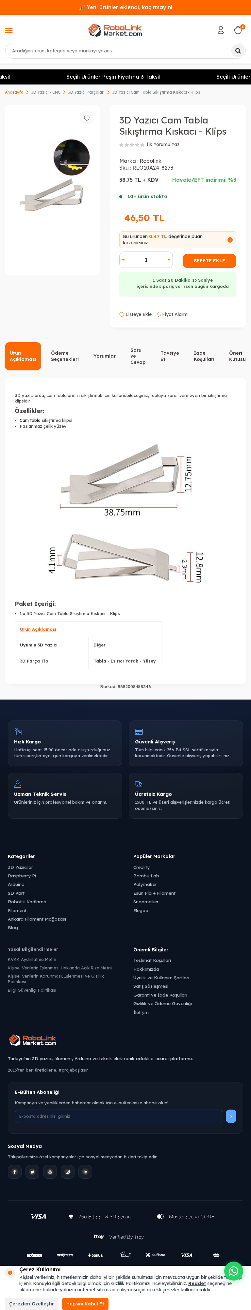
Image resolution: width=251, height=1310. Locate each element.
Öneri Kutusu (237, 356)
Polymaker (145, 884)
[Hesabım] (221, 30)
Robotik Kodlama (27, 901)
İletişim (141, 1012)
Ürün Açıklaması (23, 356)
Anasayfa (14, 92)
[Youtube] (50, 1172)
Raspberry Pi (22, 875)
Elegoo (140, 910)
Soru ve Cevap (138, 356)
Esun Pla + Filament (154, 893)
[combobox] (125, 51)
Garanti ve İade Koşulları (160, 995)
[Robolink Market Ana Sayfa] (125, 1041)
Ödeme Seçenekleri (65, 356)
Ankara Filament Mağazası (37, 919)
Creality (141, 867)
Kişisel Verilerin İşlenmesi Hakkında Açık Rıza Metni (60, 967)
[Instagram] (68, 1172)
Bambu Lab (146, 875)
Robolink (150, 161)
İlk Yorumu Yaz (162, 144)
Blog (13, 927)
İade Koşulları (204, 356)
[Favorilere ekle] (86, 117)
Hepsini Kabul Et (85, 1304)
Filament (17, 910)
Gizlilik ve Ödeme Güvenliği (162, 1003)
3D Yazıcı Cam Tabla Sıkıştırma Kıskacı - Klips (156, 92)
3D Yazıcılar (20, 867)
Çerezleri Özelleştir (31, 1304)
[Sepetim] (238, 30)
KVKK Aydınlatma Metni (32, 959)
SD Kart (16, 893)
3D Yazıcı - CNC (45, 92)
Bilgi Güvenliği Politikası (32, 990)
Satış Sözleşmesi (150, 986)
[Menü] (8, 31)
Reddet (197, 1283)
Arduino (16, 884)
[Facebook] (15, 1172)
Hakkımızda (146, 969)
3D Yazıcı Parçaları (86, 92)
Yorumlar (104, 356)
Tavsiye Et (169, 356)
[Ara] (237, 50)
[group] (52, 190)
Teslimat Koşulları (152, 960)
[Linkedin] (85, 1172)
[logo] (115, 30)
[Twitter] (32, 1172)
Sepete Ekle (209, 261)
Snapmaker (146, 901)
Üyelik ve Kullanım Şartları (161, 977)
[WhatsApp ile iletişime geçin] (233, 1271)
